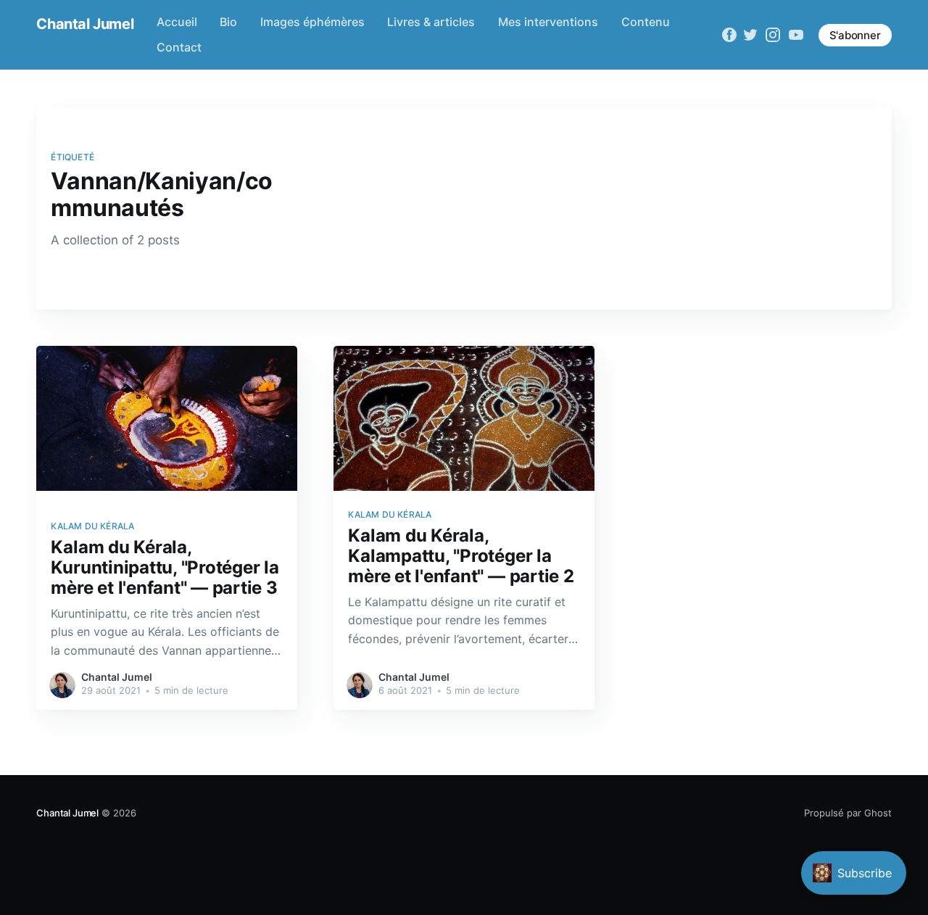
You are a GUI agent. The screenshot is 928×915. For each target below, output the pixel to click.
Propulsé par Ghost (848, 813)
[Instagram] (773, 35)
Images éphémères (312, 22)
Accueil (177, 22)
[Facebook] (729, 35)
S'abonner (855, 35)
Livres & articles (431, 22)
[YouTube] (796, 35)
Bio (228, 22)
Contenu (645, 22)
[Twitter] (750, 35)
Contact (179, 47)
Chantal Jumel (84, 24)
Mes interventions (548, 22)
